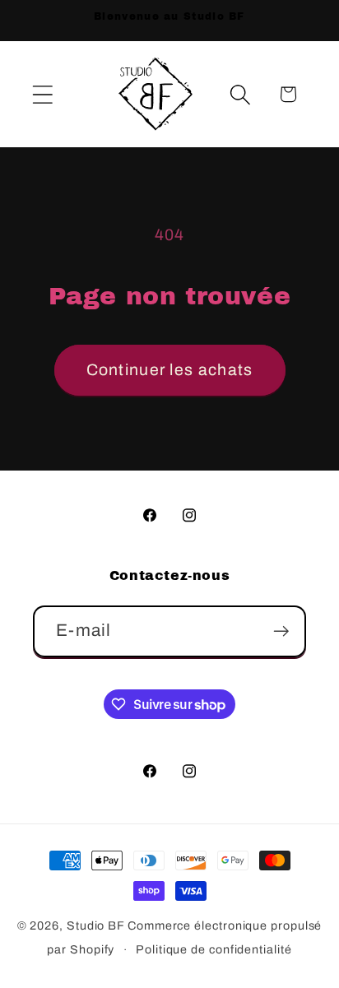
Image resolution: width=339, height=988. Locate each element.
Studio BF (97, 925)
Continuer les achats (169, 369)
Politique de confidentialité (213, 949)
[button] (42, 94)
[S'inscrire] (281, 631)
